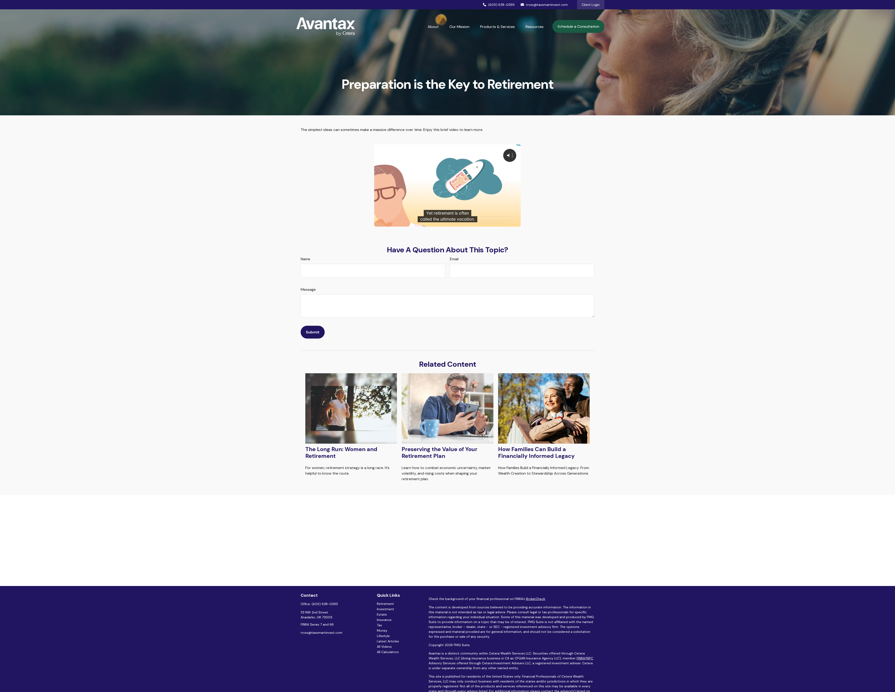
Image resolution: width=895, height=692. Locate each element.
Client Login (591, 5)
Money (382, 630)
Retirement (385, 604)
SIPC (589, 658)
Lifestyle (383, 636)
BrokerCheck (535, 599)
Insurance (384, 620)
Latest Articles (388, 641)
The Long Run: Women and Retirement (341, 452)
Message (308, 289)
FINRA (581, 658)
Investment (385, 609)
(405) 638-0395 (501, 5)
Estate (382, 614)
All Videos (384, 646)
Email (454, 259)
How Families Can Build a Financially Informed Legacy (536, 452)
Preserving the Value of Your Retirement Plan (439, 452)
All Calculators (388, 652)
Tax (379, 625)
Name (305, 259)
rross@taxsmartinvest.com (547, 5)
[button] (433, 26)
